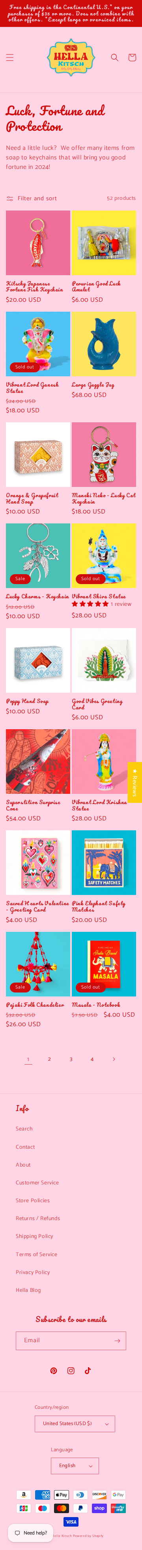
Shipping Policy (34, 1236)
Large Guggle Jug (93, 384)
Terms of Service (37, 1254)
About (23, 1165)
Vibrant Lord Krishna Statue (99, 805)
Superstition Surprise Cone (33, 805)
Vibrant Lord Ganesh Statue (32, 387)
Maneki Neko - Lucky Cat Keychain (104, 498)
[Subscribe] (117, 1341)
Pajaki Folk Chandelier (35, 1005)
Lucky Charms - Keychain (37, 596)
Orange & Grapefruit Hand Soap (32, 498)
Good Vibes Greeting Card (97, 704)
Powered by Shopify (88, 1536)
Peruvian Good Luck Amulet (96, 286)
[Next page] (113, 1059)
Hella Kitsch (61, 1536)
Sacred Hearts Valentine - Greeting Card (37, 906)
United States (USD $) (67, 1424)
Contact (25, 1147)
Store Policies (33, 1200)
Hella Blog (28, 1290)
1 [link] (28, 1059)
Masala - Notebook (96, 1005)
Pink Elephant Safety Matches (98, 906)
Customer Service (37, 1183)
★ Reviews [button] (135, 782)
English (67, 1466)
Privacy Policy (33, 1272)
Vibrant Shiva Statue (99, 596)
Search (24, 1129)
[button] (10, 57)
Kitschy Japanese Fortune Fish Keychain (34, 286)
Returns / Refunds (38, 1218)
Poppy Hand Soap (27, 701)
